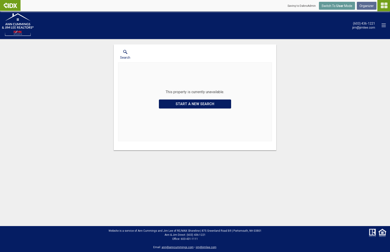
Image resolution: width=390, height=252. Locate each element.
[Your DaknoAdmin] (10, 5)
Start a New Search (195, 104)
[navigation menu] (383, 5)
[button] (125, 55)
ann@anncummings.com (178, 247)
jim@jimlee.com (206, 247)
